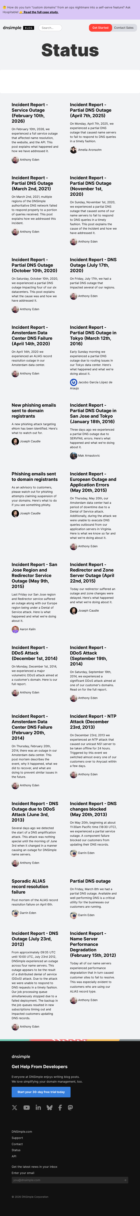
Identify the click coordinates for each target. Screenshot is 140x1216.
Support (17, 1138)
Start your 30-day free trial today (41, 1092)
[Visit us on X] (15, 1108)
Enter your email (23, 1173)
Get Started (100, 27)
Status (16, 1150)
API (14, 1156)
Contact (17, 1144)
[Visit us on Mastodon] (70, 1108)
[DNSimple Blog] (20, 27)
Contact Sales (124, 27)
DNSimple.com (22, 1131)
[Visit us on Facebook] (60, 1108)
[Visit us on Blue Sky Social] (49, 1108)
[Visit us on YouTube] (26, 1108)
